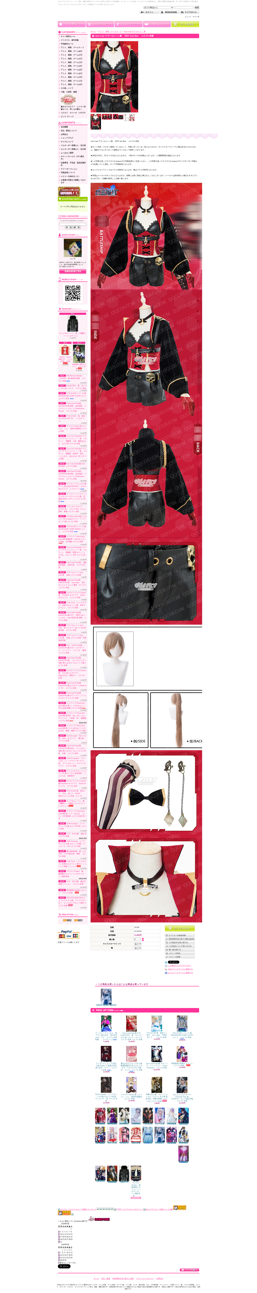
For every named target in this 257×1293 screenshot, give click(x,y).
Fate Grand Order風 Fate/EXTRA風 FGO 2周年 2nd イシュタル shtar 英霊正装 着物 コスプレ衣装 (100, 1124)
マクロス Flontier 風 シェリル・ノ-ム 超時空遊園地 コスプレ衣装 (72, 428)
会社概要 (64, 127)
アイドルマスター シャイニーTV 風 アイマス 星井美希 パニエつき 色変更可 (72, 773)
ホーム (93, 31)
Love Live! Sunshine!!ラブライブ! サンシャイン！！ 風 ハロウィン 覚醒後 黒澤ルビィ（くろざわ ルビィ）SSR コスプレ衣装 (72, 552)
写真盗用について (68, 172)
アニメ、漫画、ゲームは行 (71, 70)
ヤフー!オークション (69, 169)
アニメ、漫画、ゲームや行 (71, 77)
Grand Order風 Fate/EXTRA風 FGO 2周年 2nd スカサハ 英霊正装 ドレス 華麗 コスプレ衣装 (113, 1124)
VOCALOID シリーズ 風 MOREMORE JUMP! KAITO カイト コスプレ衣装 (73, 395)
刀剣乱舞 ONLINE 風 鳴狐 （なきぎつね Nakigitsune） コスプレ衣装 (100, 1181)
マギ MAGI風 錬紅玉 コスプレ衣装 (72, 835)
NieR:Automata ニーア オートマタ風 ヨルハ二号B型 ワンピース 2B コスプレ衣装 (71, 843)
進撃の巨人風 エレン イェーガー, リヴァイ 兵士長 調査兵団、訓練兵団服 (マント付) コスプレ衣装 (157, 1097)
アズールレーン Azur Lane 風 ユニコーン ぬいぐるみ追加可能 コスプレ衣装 (72, 627)
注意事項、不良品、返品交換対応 (73, 164)
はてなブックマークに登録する (180, 973)
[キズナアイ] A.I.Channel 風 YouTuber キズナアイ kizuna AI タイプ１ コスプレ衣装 (72, 595)
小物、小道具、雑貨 (69, 92)
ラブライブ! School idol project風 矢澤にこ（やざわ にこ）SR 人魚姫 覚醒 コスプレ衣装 (72, 705)
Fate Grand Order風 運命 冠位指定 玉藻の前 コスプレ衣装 (73, 565)
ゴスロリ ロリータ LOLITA (73, 113)
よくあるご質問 (67, 153)
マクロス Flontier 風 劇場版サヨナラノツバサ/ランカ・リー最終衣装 (72, 873)
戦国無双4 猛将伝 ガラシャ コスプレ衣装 (183, 1064)
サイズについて (67, 142)
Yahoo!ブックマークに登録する (180, 969)
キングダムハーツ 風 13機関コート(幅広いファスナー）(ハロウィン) (72, 803)
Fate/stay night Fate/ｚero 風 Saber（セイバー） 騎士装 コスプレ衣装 (73, 738)
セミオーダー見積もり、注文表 (73, 149)
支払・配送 (105, 1278)
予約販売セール (67, 44)
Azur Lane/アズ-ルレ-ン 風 (134, 31)
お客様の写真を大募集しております (73, 181)
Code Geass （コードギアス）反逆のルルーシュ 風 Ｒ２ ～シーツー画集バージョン (72, 863)
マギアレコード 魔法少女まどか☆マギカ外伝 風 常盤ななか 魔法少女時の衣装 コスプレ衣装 (184, 1162)
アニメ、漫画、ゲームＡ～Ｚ (72, 47)
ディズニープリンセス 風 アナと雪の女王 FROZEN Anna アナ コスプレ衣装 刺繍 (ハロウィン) (107, 1036)
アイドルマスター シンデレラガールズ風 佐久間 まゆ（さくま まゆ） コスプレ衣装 (136, 1143)
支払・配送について (69, 131)
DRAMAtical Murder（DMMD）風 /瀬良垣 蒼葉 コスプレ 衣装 (71, 378)
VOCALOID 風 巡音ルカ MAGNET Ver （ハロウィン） (71, 418)
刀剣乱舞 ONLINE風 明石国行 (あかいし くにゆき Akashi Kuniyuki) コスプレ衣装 (112, 1182)
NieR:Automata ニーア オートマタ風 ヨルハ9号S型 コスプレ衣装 (72, 826)
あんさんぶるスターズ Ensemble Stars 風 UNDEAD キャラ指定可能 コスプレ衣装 (183, 1097)
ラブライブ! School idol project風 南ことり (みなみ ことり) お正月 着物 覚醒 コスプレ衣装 (72, 728)
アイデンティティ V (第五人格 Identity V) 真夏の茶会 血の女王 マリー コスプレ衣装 (107, 1066)
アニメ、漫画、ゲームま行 (71, 73)
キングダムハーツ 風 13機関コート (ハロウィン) (72, 334)
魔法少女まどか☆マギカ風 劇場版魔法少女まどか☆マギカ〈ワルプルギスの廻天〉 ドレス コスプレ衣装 (131, 1066)
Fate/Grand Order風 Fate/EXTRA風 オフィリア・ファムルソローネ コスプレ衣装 (72, 695)
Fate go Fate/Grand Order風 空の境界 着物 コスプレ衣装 (124, 1143)
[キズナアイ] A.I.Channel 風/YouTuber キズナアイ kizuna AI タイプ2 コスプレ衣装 (72, 783)
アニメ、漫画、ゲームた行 (71, 62)
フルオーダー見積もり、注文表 (73, 145)
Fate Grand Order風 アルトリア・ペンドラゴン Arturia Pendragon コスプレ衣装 (157, 1065)
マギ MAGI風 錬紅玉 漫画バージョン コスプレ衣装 (73, 882)
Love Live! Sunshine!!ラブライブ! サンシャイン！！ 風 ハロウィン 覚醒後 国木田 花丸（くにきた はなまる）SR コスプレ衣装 (72, 454)
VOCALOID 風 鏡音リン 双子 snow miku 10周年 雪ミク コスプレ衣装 (157, 1035)
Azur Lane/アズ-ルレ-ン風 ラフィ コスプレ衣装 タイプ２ (112, 1143)
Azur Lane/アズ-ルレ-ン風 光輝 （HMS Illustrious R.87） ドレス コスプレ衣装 (136, 1124)
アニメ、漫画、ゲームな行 (71, 66)
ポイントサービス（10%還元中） (72, 157)
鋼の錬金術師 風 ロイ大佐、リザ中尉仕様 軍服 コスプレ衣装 (72, 853)
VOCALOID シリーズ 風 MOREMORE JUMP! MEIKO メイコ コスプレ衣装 (73, 529)
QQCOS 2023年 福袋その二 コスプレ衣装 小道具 (65, 359)
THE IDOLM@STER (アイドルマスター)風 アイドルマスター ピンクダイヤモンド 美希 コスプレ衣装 (72, 902)
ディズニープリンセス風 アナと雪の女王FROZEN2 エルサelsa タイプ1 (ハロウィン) (73, 486)
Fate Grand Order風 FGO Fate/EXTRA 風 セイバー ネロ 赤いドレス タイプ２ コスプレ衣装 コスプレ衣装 (132, 1036)
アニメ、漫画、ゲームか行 (71, 55)
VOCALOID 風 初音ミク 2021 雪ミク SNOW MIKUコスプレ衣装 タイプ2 (72, 793)
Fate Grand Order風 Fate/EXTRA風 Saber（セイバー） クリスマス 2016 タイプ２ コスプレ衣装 (100, 1143)
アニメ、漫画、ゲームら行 (71, 81)
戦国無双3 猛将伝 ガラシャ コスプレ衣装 (79, 367)
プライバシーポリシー (145, 1278)
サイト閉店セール (68, 36)
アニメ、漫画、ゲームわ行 (71, 84)
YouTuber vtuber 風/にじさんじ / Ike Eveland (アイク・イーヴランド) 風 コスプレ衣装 (72, 519)
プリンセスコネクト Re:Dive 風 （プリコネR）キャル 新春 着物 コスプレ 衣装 (72, 509)
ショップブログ (67, 138)
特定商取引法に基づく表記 (123, 1278)
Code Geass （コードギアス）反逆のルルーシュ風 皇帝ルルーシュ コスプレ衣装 (72, 605)
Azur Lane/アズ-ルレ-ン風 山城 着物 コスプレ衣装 (148, 1124)
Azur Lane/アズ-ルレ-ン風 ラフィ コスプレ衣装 (160, 1124)
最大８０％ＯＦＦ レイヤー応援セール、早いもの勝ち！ (73, 108)
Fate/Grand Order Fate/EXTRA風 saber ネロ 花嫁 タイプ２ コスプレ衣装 (124, 1124)
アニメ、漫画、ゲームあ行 (71, 51)
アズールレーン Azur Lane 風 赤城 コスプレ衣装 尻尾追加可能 (72, 637)
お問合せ (64, 134)
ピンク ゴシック (67, 116)
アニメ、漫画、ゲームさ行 (71, 59)
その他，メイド (67, 88)
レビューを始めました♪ (70, 176)
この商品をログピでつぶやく (179, 965)
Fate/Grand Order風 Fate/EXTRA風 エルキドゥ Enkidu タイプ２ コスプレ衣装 (72, 685)
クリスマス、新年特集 (70, 40)
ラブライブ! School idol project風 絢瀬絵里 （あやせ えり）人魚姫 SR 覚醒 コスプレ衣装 (72, 539)
